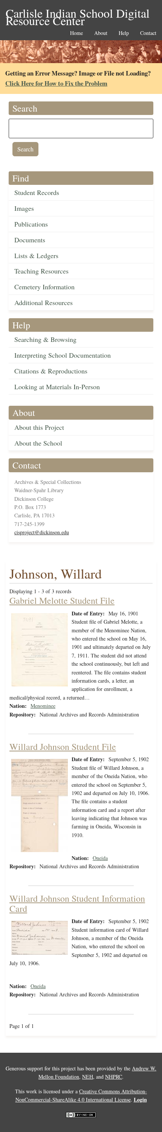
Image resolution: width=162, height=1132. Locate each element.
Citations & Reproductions (50, 370)
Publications (31, 223)
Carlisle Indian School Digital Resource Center (78, 14)
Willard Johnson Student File (62, 747)
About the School (38, 442)
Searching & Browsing (45, 339)
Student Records (36, 192)
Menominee (43, 705)
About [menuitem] (100, 33)
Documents (29, 239)
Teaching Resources (41, 270)
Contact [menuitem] (148, 33)
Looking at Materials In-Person (57, 386)
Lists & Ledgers (36, 255)
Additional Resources (43, 302)
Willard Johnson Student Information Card (77, 903)
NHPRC (113, 1076)
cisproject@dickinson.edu (41, 532)
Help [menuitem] (124, 33)
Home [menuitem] (76, 33)
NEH (87, 1076)
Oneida (100, 857)
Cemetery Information (44, 286)
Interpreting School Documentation (62, 355)
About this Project (39, 427)
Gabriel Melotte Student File (62, 600)
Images (24, 208)
